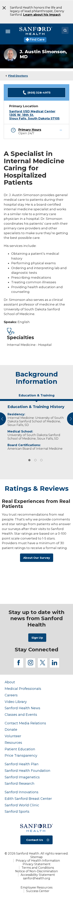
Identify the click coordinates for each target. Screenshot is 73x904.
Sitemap (36, 857)
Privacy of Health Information (38, 860)
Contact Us (34, 840)
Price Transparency (21, 755)
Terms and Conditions (38, 867)
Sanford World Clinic (22, 805)
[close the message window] (3, 8)
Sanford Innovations (21, 792)
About (10, 682)
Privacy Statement (37, 864)
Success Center (37, 891)
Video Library (16, 702)
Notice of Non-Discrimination (36, 871)
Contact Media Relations (25, 723)
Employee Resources (36, 887)
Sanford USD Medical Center (32, 111)
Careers (11, 695)
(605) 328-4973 (39, 92)
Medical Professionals (23, 688)
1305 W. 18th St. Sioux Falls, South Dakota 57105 (34, 116)
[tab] (36, 397)
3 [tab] (41, 460)
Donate (11, 729)
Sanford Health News (22, 708)
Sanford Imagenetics (22, 777)
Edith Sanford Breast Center (28, 798)
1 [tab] (29, 460)
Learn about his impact (41, 14)
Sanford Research (19, 783)
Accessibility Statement (38, 875)
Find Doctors (18, 75)
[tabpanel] (36, 426)
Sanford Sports (17, 811)
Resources (13, 742)
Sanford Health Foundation (27, 770)
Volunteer (13, 736)
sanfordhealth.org (36, 878)
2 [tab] (35, 460)
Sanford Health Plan (22, 764)
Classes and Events (21, 714)
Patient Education (20, 749)
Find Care (37, 39)
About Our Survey (36, 557)
